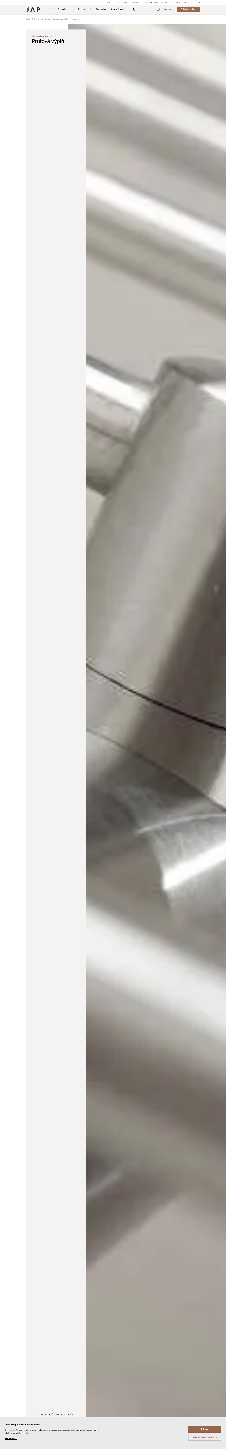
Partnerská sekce (182, 2)
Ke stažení (154, 2)
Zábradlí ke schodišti (60, 19)
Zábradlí (48, 19)
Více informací (11, 1439)
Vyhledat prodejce (188, 9)
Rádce (124, 2)
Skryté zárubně (117, 9)
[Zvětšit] (147, 732)
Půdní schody (101, 9)
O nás (108, 2)
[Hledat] (133, 9)
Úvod (28, 19)
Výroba (116, 2)
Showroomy (168, 9)
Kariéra (144, 2)
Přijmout (204, 1429)
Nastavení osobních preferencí (205, 1437)
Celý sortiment (64, 9)
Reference (134, 2)
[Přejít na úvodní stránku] (33, 9)
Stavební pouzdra (85, 9)
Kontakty (164, 2)
